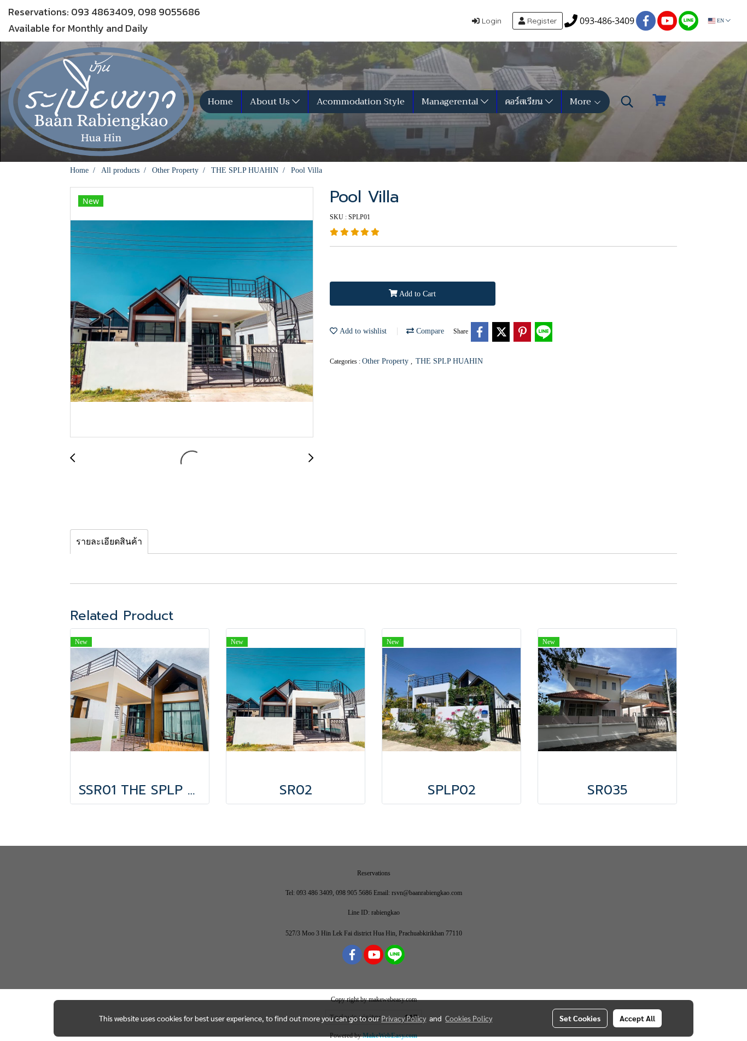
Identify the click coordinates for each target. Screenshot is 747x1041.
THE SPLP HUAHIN (449, 361)
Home (220, 101)
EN (720, 20)
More (581, 101)
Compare (429, 331)
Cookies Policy (468, 1018)
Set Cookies (579, 1018)
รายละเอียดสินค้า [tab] (109, 541)
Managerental (451, 101)
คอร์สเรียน (525, 101)
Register (541, 21)
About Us (271, 101)
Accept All (637, 1018)
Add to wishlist (362, 331)
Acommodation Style (361, 101)
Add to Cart (417, 294)
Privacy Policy (403, 1018)
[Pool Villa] (192, 313)
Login (490, 21)
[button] (627, 101)
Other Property (386, 361)
